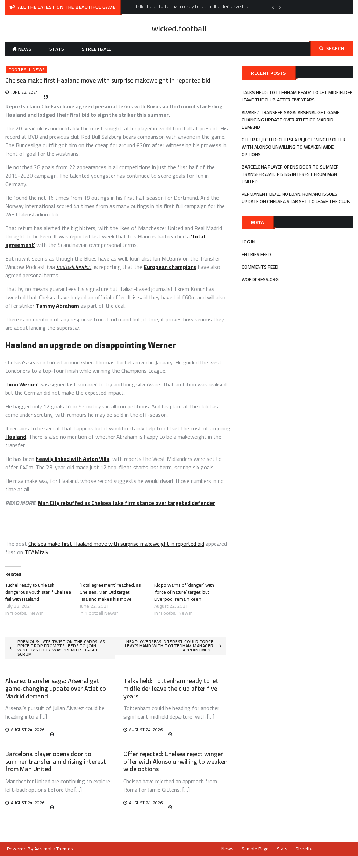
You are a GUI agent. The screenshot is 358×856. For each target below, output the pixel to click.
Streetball (96, 49)
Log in (248, 241)
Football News (27, 69)
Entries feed (256, 254)
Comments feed (260, 266)
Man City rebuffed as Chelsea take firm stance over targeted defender (126, 503)
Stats (57, 49)
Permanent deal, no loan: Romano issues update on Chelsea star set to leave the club (296, 198)
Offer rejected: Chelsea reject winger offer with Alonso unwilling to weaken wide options (175, 761)
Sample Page (255, 848)
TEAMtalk (36, 552)
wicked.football (179, 28)
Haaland (15, 436)
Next (280, 7)
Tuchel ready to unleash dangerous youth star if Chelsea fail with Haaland (38, 592)
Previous (273, 7)
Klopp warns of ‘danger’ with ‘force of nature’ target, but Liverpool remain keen (184, 592)
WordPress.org (260, 279)
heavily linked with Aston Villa (72, 459)
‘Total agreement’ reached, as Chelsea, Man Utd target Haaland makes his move (110, 592)
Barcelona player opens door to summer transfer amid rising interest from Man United (55, 761)
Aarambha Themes (53, 848)
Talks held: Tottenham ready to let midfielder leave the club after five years (171, 688)
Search (335, 48)
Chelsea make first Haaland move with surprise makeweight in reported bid (116, 543)
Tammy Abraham (57, 305)
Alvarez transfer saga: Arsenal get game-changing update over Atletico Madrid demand (55, 688)
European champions (170, 267)
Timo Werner (21, 384)
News (25, 49)
